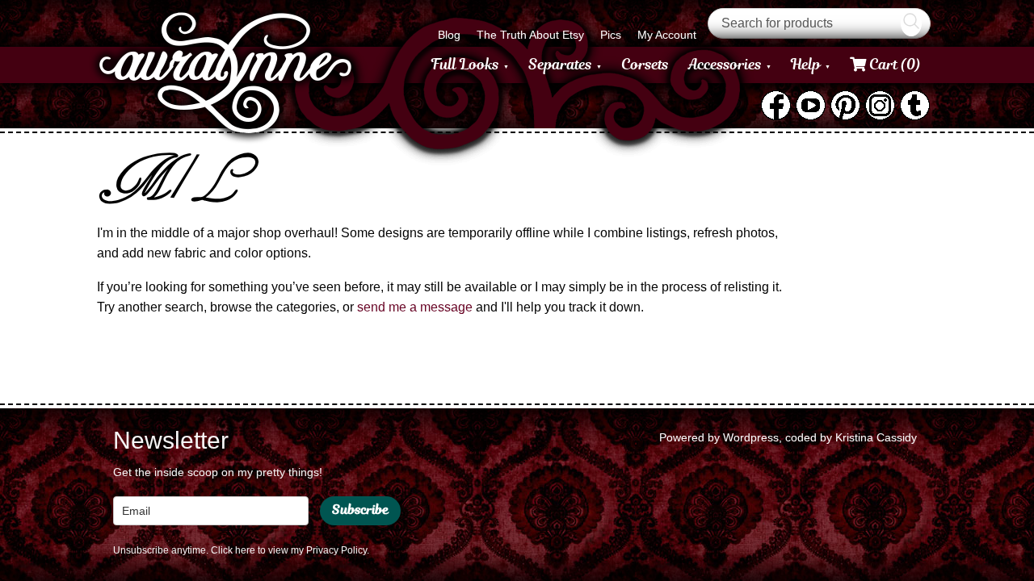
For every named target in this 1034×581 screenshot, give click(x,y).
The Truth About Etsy (530, 34)
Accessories (725, 64)
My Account (666, 34)
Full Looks (465, 64)
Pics (610, 34)
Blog (449, 34)
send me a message (415, 307)
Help (806, 64)
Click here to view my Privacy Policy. (290, 550)
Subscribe (360, 509)
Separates (560, 64)
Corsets (645, 64)
